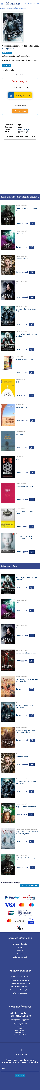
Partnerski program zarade (20, 987)
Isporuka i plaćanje (20, 944)
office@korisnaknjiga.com (20, 1020)
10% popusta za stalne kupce (20, 983)
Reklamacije (20, 947)
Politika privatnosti (20, 957)
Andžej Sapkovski (9, 49)
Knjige (2, 8)
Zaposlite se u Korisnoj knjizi (20, 990)
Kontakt (20, 951)
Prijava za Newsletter (20, 993)
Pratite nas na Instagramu (20, 980)
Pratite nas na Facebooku (20, 977)
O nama (20, 954)
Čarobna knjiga (24, 129)
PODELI (7, 65)
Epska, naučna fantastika (16, 8)
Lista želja (22, 111)
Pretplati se (20, 1075)
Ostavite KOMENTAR (29, 885)
